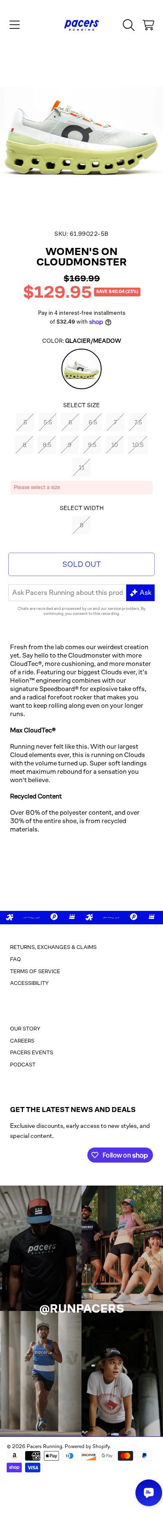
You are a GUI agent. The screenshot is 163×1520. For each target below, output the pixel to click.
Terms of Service (35, 971)
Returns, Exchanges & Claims (53, 947)
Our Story (25, 1028)
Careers (22, 1041)
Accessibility (29, 983)
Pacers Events (31, 1052)
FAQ (15, 959)
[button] (14, 25)
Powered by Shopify (87, 1446)
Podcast (23, 1064)
